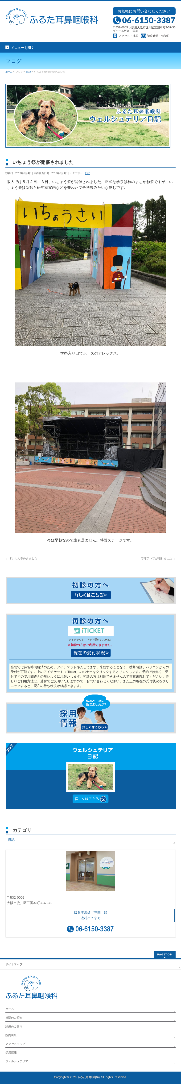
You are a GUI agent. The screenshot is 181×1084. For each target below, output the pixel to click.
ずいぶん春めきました (21, 558)
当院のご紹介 (13, 1017)
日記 (87, 173)
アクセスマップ (15, 1044)
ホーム (9, 1009)
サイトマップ (13, 964)
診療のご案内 (13, 1026)
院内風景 (11, 1035)
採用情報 (11, 1052)
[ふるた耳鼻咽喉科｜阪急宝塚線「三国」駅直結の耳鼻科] (52, 21)
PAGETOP (164, 954)
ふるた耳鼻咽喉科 (88, 1077)
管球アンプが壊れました (158, 558)
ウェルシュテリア (16, 1061)
